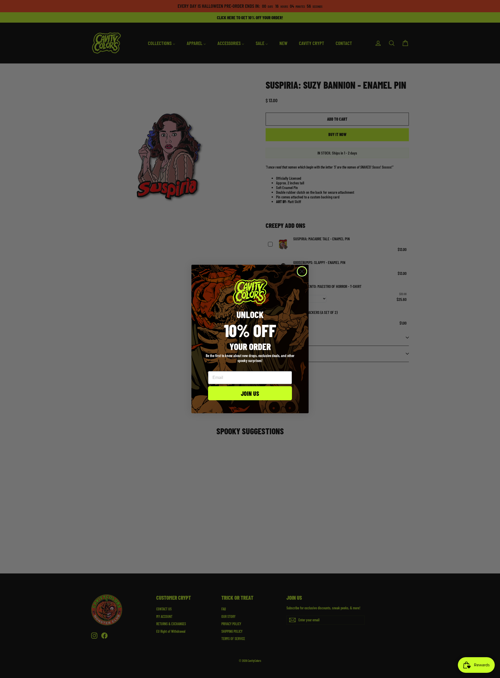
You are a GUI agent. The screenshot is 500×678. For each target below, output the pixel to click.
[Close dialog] (302, 271)
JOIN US (250, 393)
